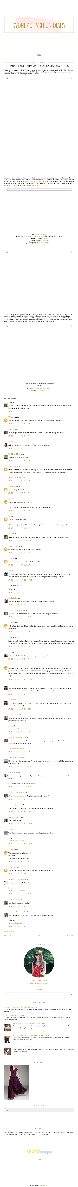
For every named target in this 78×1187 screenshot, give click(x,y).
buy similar (44, 238)
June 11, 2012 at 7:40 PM (19, 493)
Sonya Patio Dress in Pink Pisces (35, 181)
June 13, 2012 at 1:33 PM (19, 709)
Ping (9, 441)
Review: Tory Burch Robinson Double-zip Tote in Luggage (29, 1023)
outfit (38, 390)
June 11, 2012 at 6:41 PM (19, 448)
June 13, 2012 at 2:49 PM (19, 732)
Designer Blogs (43, 1185)
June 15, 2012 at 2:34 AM (19, 767)
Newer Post (7, 935)
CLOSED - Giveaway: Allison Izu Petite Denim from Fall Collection (31, 1035)
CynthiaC (11, 429)
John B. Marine (13, 466)
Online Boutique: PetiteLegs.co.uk (15, 1015)
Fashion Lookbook (14, 817)
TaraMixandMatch (14, 454)
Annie (10, 829)
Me (9, 499)
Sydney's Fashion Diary (39, 24)
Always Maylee (13, 715)
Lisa (9, 652)
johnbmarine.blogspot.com (16, 477)
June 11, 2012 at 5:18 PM (19, 411)
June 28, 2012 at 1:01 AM (19, 926)
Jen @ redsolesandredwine (17, 737)
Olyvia (10, 534)
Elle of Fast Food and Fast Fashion (36, 185)
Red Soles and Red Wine (16, 748)
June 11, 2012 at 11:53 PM (19, 565)
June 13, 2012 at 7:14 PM (19, 752)
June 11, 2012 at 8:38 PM (19, 510)
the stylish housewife (15, 923)
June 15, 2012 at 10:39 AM (20, 799)
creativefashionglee (14, 805)
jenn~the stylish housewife (16, 912)
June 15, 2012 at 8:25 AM (19, 787)
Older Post (70, 935)
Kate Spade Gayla (43, 242)
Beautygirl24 (12, 486)
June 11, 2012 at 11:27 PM (19, 553)
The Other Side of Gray (16, 841)
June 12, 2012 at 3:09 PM (19, 632)
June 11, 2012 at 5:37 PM (19, 436)
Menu (39, 55)
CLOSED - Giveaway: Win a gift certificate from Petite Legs (21, 1007)
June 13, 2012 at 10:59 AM (20, 679)
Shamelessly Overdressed (16, 879)
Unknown (11, 417)
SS (9, 516)
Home (39, 935)
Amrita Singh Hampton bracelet (42, 244)
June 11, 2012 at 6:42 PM (19, 460)
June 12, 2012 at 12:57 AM (20, 580)
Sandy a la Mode (13, 899)
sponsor (44, 390)
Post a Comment (9, 931)
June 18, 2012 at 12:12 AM (20, 824)
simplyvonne (12, 772)
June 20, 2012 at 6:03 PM (19, 861)
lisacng (10, 685)
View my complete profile (39, 983)
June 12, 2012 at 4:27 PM (19, 647)
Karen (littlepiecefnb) (15, 757)
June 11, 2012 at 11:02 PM (19, 540)
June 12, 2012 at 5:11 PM (19, 659)
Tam (9, 571)
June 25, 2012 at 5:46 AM (19, 894)
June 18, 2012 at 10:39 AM (20, 844)
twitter (41, 387)
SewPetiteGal (12, 598)
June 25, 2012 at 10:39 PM (20, 906)
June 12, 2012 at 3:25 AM (19, 604)
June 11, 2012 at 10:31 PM (20, 528)
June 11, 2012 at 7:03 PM (19, 481)
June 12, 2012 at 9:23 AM (19, 617)
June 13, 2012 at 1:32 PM (19, 694)
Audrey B (11, 867)
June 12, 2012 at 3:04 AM (19, 592)
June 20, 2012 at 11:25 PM (20, 874)
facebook (35, 387)
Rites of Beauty (13, 546)
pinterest (48, 387)
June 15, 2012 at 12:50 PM (20, 811)
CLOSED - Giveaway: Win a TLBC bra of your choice (27, 1047)
